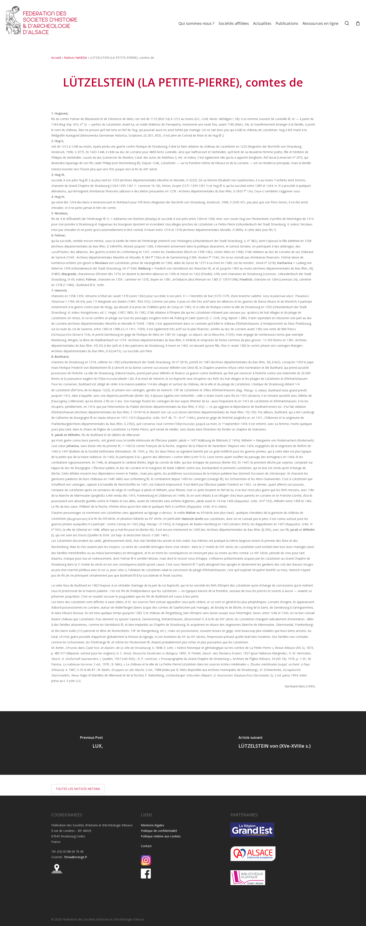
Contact (146, 846)
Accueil (56, 58)
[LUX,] (91, 743)
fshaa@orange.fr (75, 857)
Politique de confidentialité (159, 831)
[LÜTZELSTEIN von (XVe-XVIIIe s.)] (274, 743)
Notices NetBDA (75, 58)
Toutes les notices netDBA (78, 789)
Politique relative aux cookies (161, 836)
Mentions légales (152, 825)
